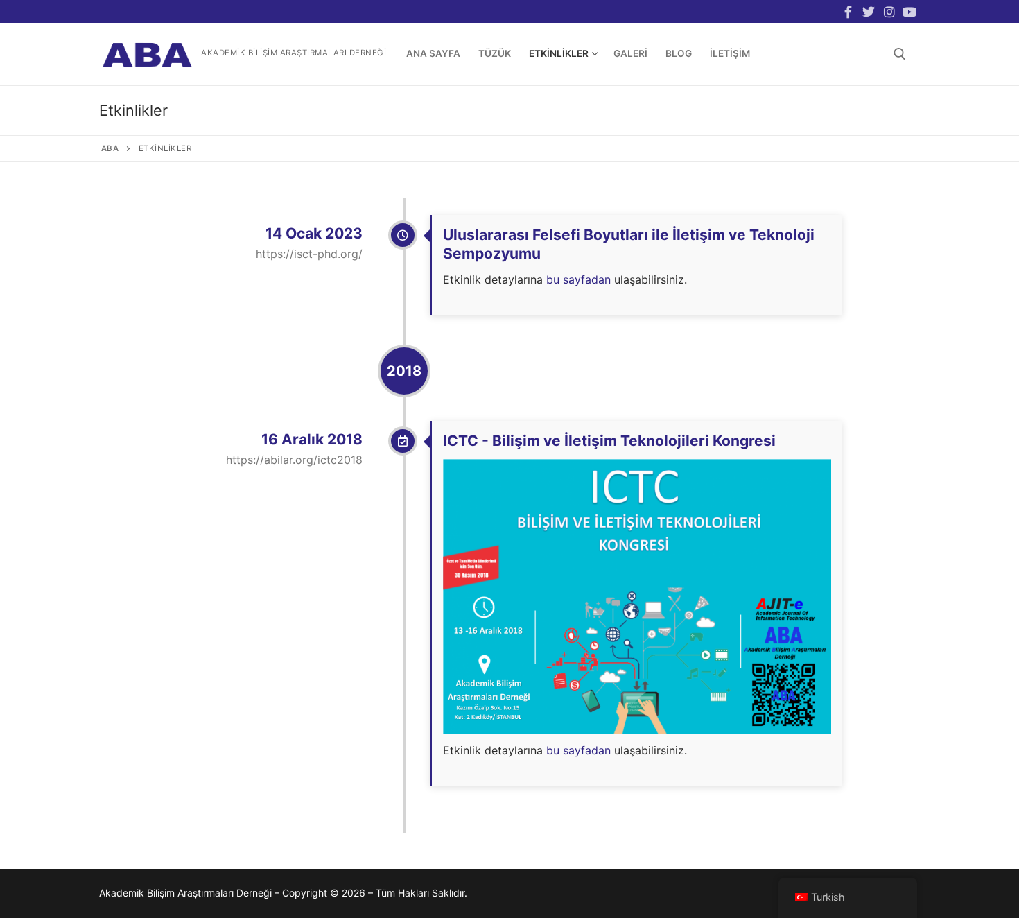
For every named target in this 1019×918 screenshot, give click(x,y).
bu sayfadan (577, 279)
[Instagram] (889, 11)
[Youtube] (909, 11)
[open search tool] (900, 54)
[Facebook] (848, 11)
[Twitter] (868, 11)
